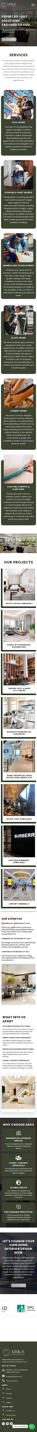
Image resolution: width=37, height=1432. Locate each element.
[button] (4, 1092)
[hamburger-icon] (34, 4)
